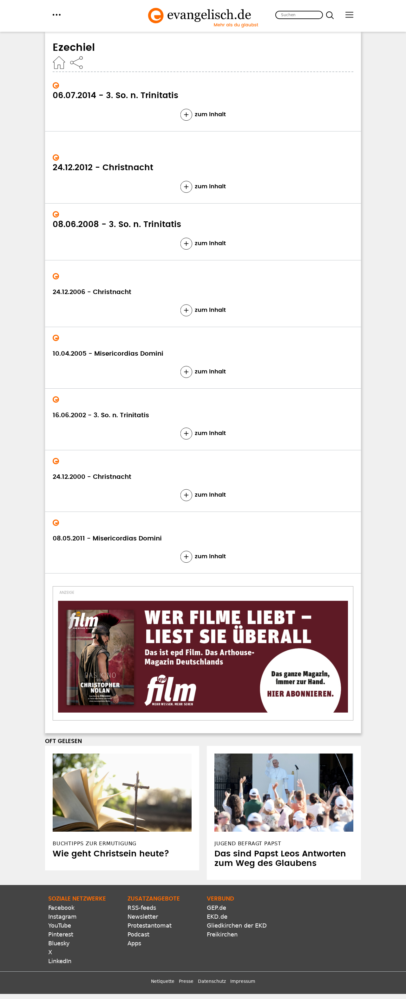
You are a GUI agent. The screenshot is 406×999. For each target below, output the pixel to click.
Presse (186, 981)
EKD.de (217, 916)
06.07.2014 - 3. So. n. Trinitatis (115, 95)
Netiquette (162, 981)
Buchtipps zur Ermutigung (94, 844)
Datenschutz (212, 981)
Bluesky (59, 943)
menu (57, 15)
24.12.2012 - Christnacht (103, 168)
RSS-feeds (142, 907)
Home (59, 62)
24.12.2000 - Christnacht (92, 477)
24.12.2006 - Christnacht (92, 292)
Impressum (242, 981)
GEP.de (216, 907)
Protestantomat (150, 925)
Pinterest (60, 934)
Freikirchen (222, 934)
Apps (134, 943)
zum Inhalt (210, 114)
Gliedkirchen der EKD (237, 925)
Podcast (138, 934)
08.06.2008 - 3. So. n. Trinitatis (117, 224)
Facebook (61, 907)
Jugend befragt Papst (247, 844)
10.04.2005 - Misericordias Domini (108, 354)
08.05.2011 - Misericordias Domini (107, 538)
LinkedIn (59, 961)
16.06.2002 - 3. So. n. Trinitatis (101, 415)
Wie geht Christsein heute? (111, 854)
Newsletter (143, 916)
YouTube (59, 925)
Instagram (62, 916)
